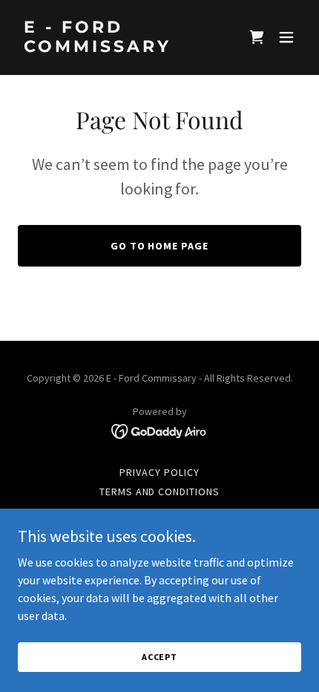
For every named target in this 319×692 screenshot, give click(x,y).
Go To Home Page (160, 245)
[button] (257, 37)
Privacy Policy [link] (159, 472)
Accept (159, 656)
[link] (117, 47)
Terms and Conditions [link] (159, 491)
